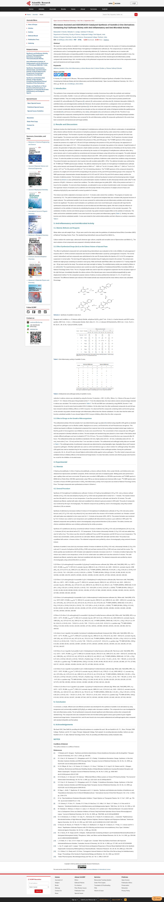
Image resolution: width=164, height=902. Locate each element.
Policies (125, 877)
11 (87, 112)
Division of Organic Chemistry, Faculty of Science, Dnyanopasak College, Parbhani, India (80, 37)
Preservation (125, 885)
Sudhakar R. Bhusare (87, 32)
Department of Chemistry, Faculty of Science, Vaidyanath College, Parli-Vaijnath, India (79, 34)
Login (134, 3)
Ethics (76, 880)
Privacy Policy (126, 890)
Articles (41, 9)
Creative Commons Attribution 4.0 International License (96, 869)
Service (97, 877)
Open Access (125, 880)
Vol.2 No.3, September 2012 (85, 20)
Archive (30, 32)
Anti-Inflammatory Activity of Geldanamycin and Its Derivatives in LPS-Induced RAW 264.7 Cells (37, 63)
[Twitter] (28, 311)
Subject (57, 882)
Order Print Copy (32, 121)
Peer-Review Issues (81, 888)
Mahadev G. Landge (73, 32)
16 (105, 423)
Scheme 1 (65, 179)
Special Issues (79, 893)
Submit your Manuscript (88, 899)
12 (99, 112)
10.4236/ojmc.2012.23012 (65, 40)
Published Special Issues (35, 107)
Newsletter (30, 118)
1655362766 (34, 329)
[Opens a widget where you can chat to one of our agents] (157, 898)
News (73, 9)
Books (63, 9)
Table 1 (118, 213)
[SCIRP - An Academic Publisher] (38, 3)
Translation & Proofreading (102, 885)
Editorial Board (33, 35)
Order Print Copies (99, 882)
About (83, 9)
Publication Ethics (127, 882)
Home (31, 9)
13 (55, 840)
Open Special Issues (34, 103)
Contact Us (30, 125)
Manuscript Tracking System (102, 880)
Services (93, 9)
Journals (52, 9)
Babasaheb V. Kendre (60, 32)
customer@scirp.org (36, 322)
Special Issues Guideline (35, 111)
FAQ (28, 128)
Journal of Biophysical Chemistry (38, 189)
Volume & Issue (99, 890)
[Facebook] (33, 311)
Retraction (125, 888)
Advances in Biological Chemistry (38, 235)
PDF (75, 40)
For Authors (78, 885)
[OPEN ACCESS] (114, 3)
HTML (80, 40)
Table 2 (56, 219)
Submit (104, 9)
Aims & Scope (32, 24)
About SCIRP (80, 877)
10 (62, 112)
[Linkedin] (39, 311)
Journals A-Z (59, 880)
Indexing (31, 43)
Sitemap (57, 888)
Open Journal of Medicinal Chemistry (65, 20)
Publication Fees (33, 39)
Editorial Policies (79, 882)
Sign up (74, 899)
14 (55, 846)
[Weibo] (45, 311)
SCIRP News (104, 899)
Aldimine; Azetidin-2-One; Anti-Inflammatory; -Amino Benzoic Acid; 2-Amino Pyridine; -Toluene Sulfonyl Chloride (88, 68)
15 (61, 267)
